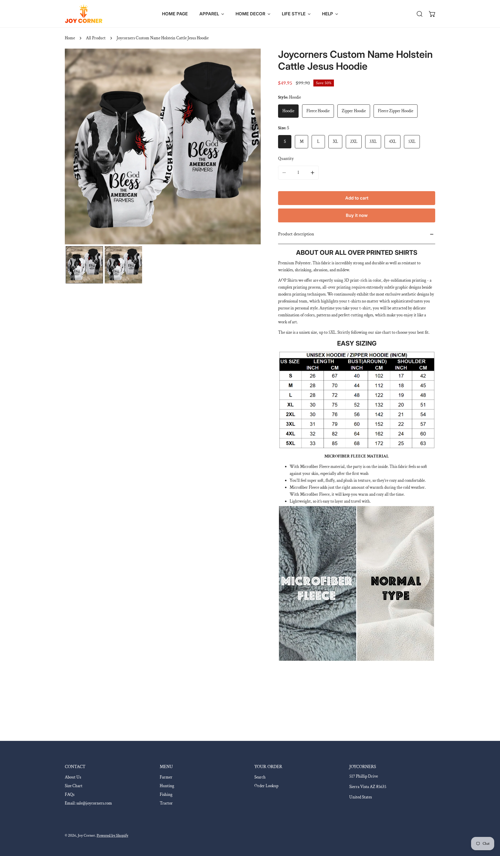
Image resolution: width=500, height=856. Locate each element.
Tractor (166, 803)
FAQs (69, 794)
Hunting (167, 786)
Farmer (166, 777)
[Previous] (78, 147)
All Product (96, 38)
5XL (412, 141)
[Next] (247, 147)
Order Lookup (266, 786)
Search (260, 777)
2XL (353, 141)
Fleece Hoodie (318, 111)
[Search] (419, 14)
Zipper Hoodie (354, 111)
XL (335, 141)
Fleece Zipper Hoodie (395, 111)
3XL (373, 141)
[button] (212, 13)
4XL (392, 141)
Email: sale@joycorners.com (88, 803)
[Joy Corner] (83, 13)
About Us (73, 777)
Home (70, 38)
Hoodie (288, 111)
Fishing (166, 794)
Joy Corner (86, 835)
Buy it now (357, 215)
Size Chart (73, 786)
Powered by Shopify (112, 835)
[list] (163, 146)
